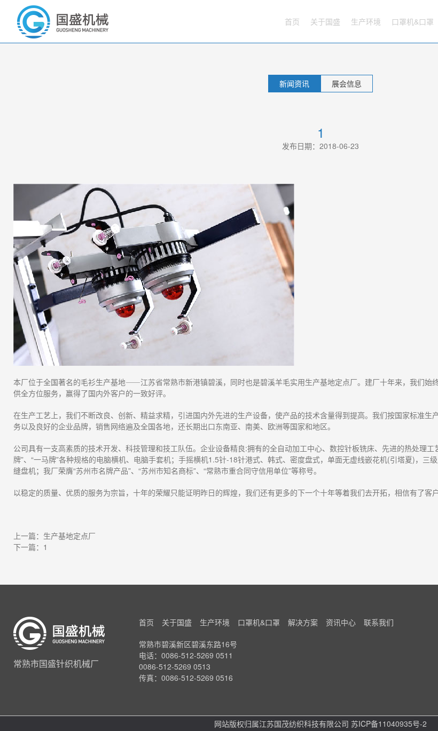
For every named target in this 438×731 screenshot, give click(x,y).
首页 (292, 21)
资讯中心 (341, 622)
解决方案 (303, 622)
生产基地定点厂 (69, 535)
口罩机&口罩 (413, 21)
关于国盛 (325, 21)
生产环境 (366, 21)
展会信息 (347, 83)
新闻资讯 (294, 83)
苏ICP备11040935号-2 (389, 723)
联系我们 (379, 622)
